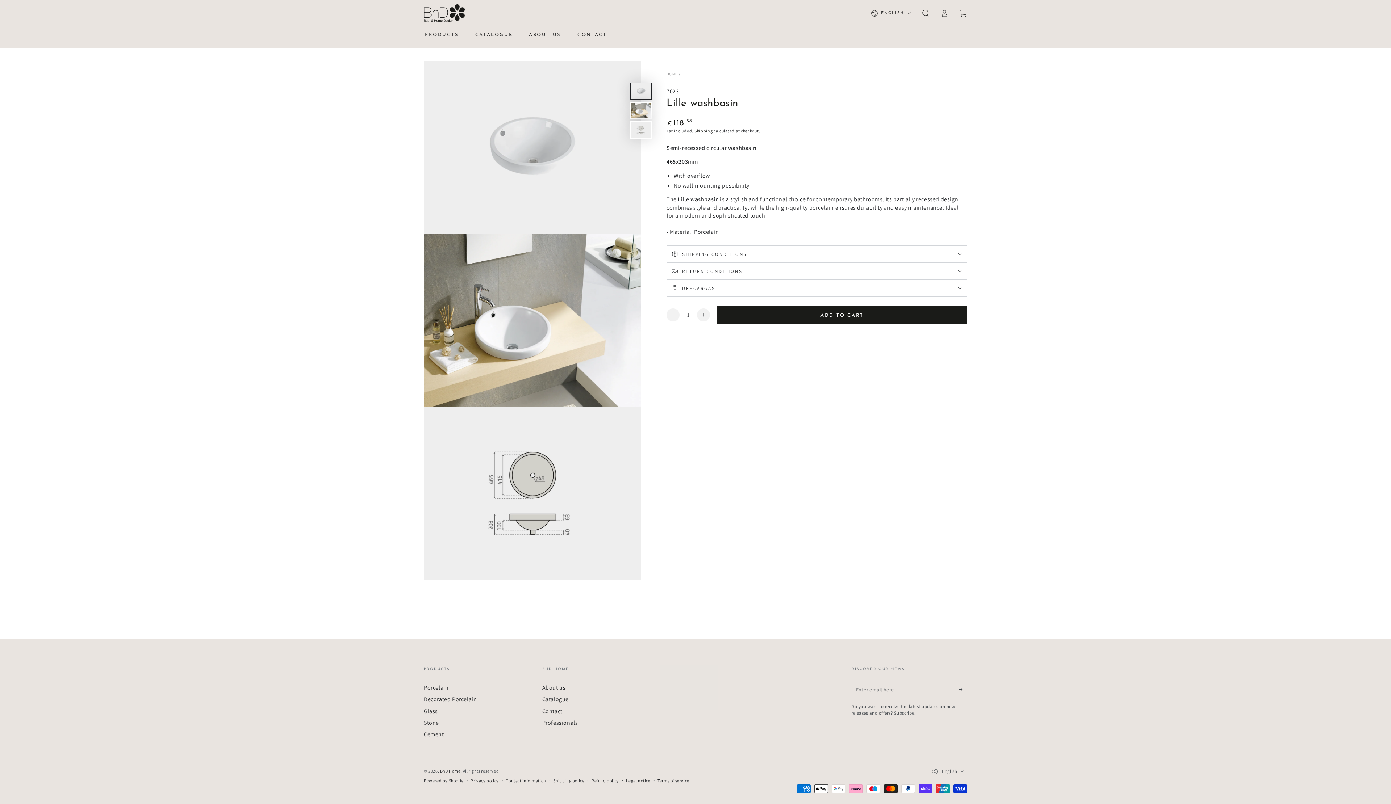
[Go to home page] (444, 13)
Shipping (703, 131)
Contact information (526, 780)
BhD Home (450, 771)
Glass (431, 711)
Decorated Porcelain (450, 699)
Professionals (560, 723)
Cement (434, 734)
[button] (925, 13)
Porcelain (436, 687)
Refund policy (605, 780)
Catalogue (555, 699)
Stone (431, 723)
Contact (552, 711)
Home (672, 74)
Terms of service (673, 780)
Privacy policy (484, 780)
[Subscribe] (963, 690)
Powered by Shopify (444, 780)
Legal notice (638, 780)
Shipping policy (568, 780)
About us (554, 687)
